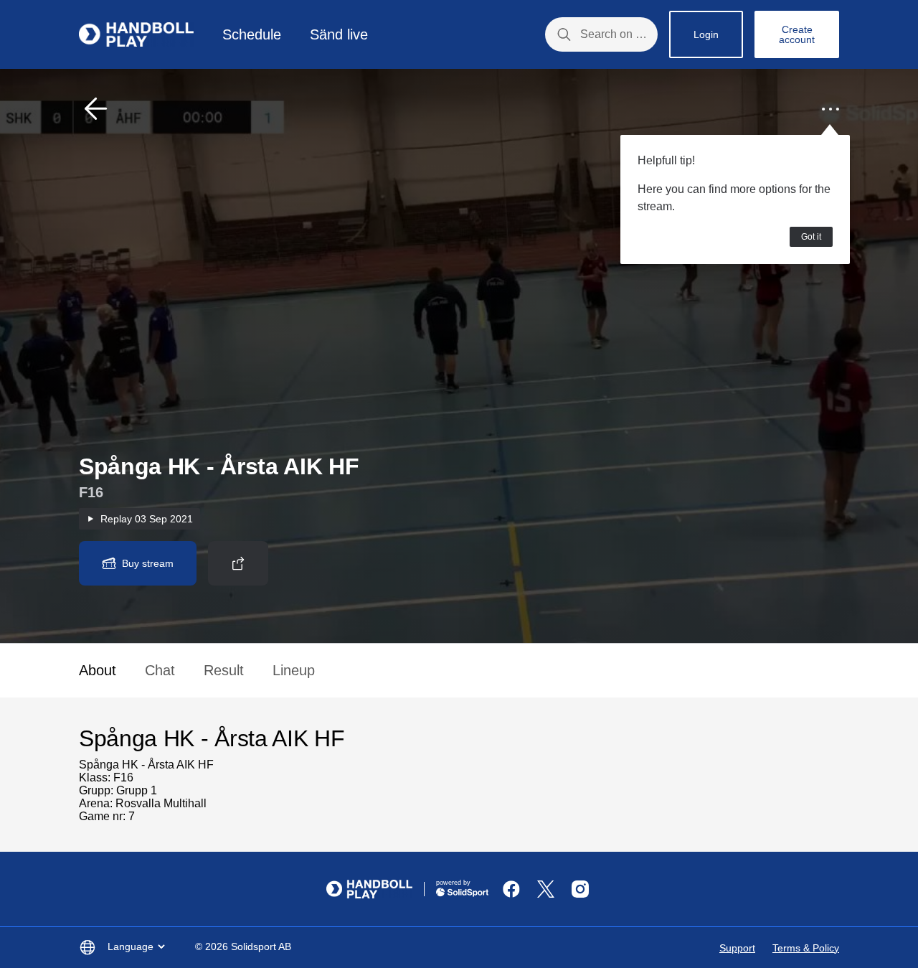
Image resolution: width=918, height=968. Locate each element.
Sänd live (339, 34)
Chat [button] (160, 670)
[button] (96, 109)
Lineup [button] (294, 670)
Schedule (251, 34)
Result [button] (224, 670)
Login (706, 34)
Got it (811, 237)
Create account (797, 34)
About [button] (97, 670)
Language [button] (130, 946)
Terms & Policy (805, 948)
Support (737, 948)
